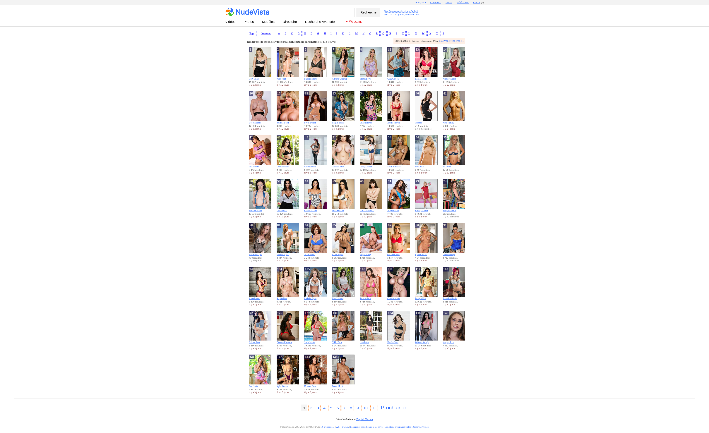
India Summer (338, 195)
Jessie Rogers (283, 239)
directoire (290, 22)
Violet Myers (337, 239)
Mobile (449, 2)
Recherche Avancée (320, 22)
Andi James (309, 239)
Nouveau (266, 33)
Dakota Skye (254, 327)
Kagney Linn (448, 327)
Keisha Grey (392, 327)
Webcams (355, 21)
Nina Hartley (448, 108)
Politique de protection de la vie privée (366, 427)
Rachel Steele (421, 64)
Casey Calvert (366, 151)
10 (365, 408)
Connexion (435, 2)
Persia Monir (337, 371)
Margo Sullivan (449, 195)
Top (251, 33)
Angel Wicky (365, 239)
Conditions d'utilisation (395, 427)
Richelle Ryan (310, 283)
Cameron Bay (449, 239)
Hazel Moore (337, 283)
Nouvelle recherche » (451, 40)
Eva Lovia (253, 371)
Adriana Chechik (339, 64)
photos (249, 22)
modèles (268, 22)
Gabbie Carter (393, 239)
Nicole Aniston (449, 64)
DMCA (345, 427)
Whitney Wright (422, 327)
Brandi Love (365, 64)
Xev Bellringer (255, 239)
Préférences (463, 2)
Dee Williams (255, 108)
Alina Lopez (254, 283)
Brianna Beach (283, 108)
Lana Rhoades (283, 151)
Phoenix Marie (310, 64)
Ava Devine (254, 151)
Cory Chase (254, 64)
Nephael (418, 108)
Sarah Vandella (393, 151)
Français (419, 2)
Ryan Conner (421, 239)
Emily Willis (420, 283)
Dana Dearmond (367, 195)
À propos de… (328, 427)
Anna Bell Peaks (450, 283)
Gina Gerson (393, 64)
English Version (364, 419)
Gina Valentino (310, 195)
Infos (408, 427)
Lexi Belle (419, 151)
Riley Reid (281, 64)
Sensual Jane (365, 283)
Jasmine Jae (282, 195)
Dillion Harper (366, 108)
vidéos (230, 22)
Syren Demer (310, 108)
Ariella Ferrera (393, 108)
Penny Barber (310, 151)
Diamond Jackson (284, 327)
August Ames (393, 195)
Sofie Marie (309, 327)
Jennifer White (255, 195)
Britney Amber (421, 195)
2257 (338, 427)
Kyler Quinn (282, 371)
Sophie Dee (282, 283)
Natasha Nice (338, 151)
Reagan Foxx (338, 108)
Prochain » (393, 407)
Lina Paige (364, 327)
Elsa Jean (447, 151)
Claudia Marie (393, 283)
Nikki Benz (337, 327)
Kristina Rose (310, 371)
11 (374, 408)
